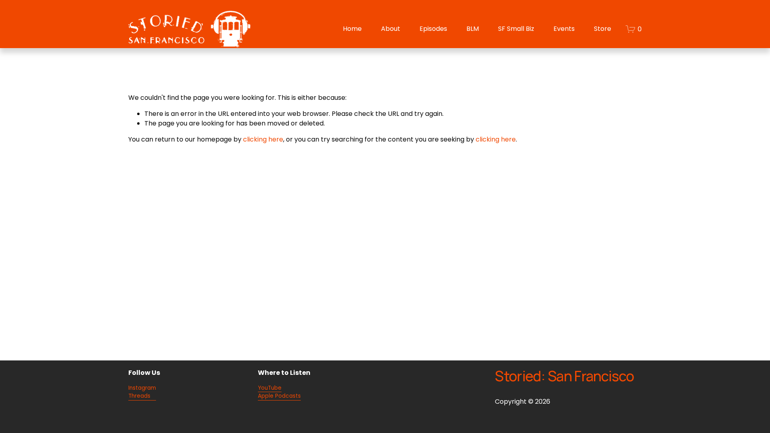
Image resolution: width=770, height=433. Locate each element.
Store (602, 28)
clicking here (263, 139)
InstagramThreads (142, 392)
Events (564, 28)
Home (352, 28)
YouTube (270, 388)
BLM (472, 28)
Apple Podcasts (279, 396)
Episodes (433, 28)
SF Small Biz (516, 28)
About (390, 28)
